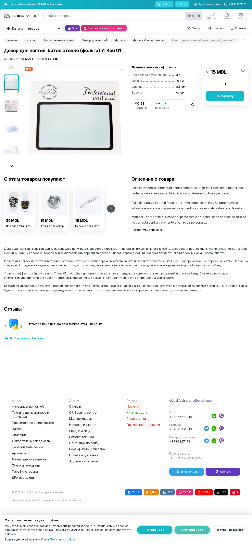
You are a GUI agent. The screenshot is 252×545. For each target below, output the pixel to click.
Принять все (154, 529)
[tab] (14, 309)
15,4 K (187, 492)
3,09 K (206, 492)
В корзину (225, 96)
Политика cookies (63, 539)
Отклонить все (192, 529)
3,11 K (153, 492)
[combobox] (123, 15)
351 (170, 492)
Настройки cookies (230, 529)
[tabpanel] (126, 332)
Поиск (191, 15)
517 (223, 492)
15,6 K (136, 492)
